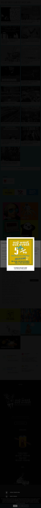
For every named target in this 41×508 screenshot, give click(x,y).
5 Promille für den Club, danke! (20, 267)
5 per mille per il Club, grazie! (20, 268)
